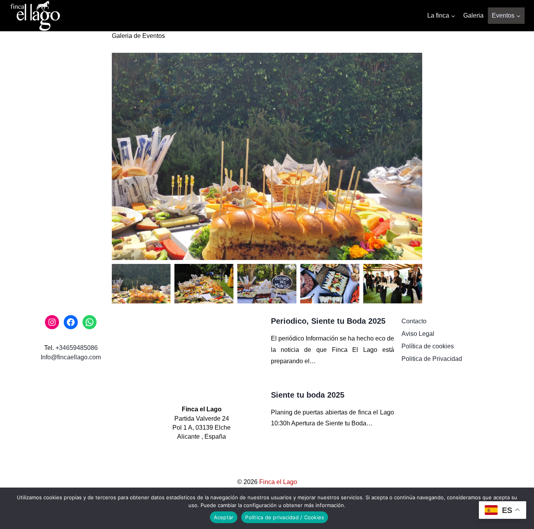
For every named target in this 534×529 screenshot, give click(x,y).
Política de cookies (427, 346)
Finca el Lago (278, 482)
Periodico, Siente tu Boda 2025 (328, 321)
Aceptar (224, 517)
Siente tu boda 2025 (307, 395)
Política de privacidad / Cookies (284, 517)
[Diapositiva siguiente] (416, 156)
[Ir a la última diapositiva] (118, 156)
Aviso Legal (417, 333)
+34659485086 (77, 347)
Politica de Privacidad (431, 358)
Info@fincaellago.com (71, 357)
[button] (141, 283)
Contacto (413, 321)
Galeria (473, 15)
